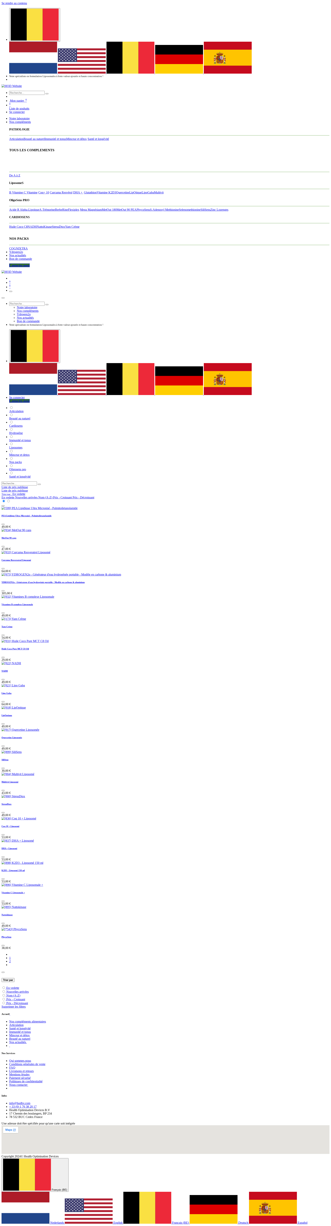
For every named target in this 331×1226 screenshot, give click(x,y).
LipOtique (135, 192)
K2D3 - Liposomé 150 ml (13, 870)
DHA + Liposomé (9, 848)
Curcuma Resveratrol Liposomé (16, 560)
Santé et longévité (98, 139)
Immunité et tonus (55, 139)
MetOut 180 (109, 209)
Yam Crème (72, 226)
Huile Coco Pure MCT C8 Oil (15, 649)
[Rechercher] (46, 93)
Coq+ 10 (43, 192)
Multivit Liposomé (10, 782)
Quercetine (122, 192)
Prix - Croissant (15, 999)
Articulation (16, 139)
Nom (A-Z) (13, 995)
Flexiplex (73, 209)
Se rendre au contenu (14, 3)
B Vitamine (16, 192)
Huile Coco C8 (18, 226)
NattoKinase (44, 226)
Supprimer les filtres (14, 1006)
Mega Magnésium (91, 209)
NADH (32, 226)
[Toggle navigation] (10, 291)
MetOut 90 (124, 209)
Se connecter (17, 112)
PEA (134, 209)
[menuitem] (33, 72)
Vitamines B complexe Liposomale (17, 604)
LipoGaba (148, 192)
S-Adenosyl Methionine (164, 209)
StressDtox (58, 226)
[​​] (9, 1045)
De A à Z (14, 175)
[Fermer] (3, 297)
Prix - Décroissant (17, 1003)
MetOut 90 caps (9, 538)
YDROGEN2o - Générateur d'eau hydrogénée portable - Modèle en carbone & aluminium (43, 582)
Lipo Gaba (6, 693)
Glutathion (90, 192)
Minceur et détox (76, 139)
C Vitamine (31, 192)
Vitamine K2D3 (106, 192)
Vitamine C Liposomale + (13, 892)
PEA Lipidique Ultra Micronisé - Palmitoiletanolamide (27, 516)
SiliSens (205, 209)
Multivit (159, 192)
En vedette (12, 987)
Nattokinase (7, 915)
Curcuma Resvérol (61, 192)
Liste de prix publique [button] (15, 487)
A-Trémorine (47, 209)
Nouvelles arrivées (17, 991)
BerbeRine (61, 209)
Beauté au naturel (34, 139)
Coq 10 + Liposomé (10, 826)
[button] (13, 494)
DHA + (78, 192)
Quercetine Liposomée (12, 737)
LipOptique (7, 715)
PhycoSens (143, 209)
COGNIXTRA (18, 248)
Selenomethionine (190, 209)
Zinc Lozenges (219, 209)
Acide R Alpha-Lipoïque (24, 209)
